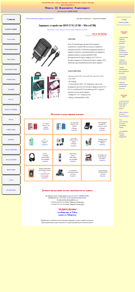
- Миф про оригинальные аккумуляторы (123, 62)
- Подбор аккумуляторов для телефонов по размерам (124, 70)
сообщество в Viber (67, 212)
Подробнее (46, 129)
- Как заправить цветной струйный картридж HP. (123, 134)
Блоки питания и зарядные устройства (39, 18)
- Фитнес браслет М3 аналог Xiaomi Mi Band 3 (124, 114)
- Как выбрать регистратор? (123, 78)
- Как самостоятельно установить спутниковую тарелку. (123, 123)
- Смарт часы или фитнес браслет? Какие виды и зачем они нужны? (124, 104)
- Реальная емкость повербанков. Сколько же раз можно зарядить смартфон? (123, 51)
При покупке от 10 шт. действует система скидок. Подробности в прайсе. (67, 29)
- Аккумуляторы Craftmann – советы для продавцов (123, 40)
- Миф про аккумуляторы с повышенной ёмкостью (123, 85)
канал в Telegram (67, 215)
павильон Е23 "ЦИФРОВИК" (78, 196)
